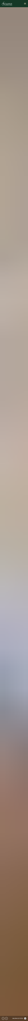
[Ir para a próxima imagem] (6, 1018)
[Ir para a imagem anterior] (3, 1018)
